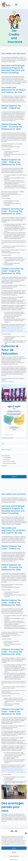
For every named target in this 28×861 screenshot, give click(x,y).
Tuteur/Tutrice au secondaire (9, 463)
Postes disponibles (5, 455)
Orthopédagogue (7, 457)
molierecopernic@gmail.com (7, 381)
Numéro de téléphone (6, 449)
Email (3, 443)
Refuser (14, 852)
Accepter (14, 848)
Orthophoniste (6, 459)
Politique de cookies (13, 859)
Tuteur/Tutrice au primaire (9, 461)
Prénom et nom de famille (7, 437)
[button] (26, 833)
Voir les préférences (14, 856)
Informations (4, 465)
